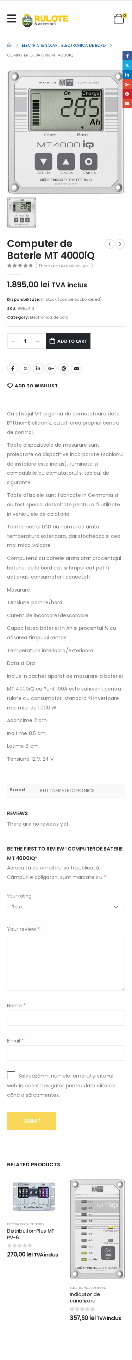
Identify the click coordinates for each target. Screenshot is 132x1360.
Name (16, 1005)
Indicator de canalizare (85, 1298)
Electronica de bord (49, 317)
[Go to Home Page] (9, 45)
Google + (51, 368)
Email (76, 368)
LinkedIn (38, 368)
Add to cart (72, 341)
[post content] (35, 1197)
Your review (23, 929)
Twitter (25, 368)
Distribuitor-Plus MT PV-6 (31, 1234)
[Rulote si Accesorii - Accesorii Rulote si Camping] (45, 20)
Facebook (12, 368)
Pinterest (63, 368)
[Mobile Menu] (13, 18)
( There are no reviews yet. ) (64, 266)
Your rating (19, 896)
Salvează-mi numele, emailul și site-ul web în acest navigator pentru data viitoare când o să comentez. (61, 1085)
